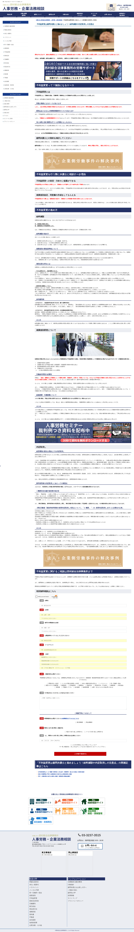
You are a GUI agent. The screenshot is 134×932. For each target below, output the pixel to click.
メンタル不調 (7, 41)
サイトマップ (72, 898)
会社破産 (6, 81)
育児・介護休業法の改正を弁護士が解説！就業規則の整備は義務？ (54, 776)
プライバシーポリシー (9, 121)
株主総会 (6, 63)
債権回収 (6, 70)
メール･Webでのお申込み (111, 9)
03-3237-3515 (91, 835)
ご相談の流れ (7, 100)
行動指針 (71, 884)
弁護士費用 (6, 103)
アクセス (6, 115)
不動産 (6, 77)
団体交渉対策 (34, 901)
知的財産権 (33, 922)
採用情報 (71, 895)
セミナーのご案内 (8, 118)
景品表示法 (7, 66)
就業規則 (6, 48)
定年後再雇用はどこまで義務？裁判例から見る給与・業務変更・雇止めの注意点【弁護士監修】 (61, 772)
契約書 (6, 74)
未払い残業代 (7, 33)
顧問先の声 (6, 109)
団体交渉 (6, 55)
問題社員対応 (7, 30)
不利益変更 (7, 52)
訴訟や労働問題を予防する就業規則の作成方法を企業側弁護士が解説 (55, 774)
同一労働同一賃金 (9, 44)
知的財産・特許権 (9, 85)
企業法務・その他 (9, 88)
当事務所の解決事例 (9, 26)
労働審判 (6, 59)
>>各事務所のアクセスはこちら (69, 718)
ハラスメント (7, 37)
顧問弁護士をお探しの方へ (10, 106)
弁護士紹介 (6, 112)
